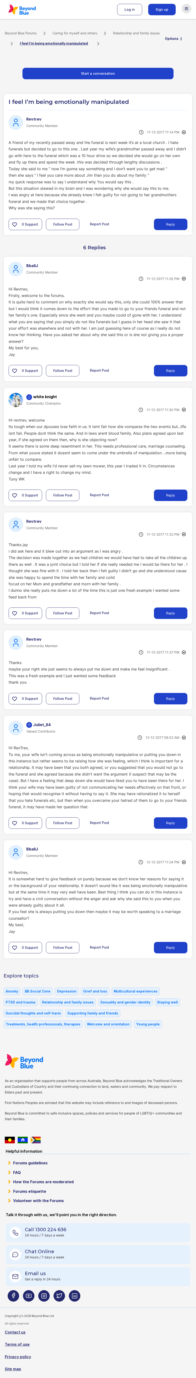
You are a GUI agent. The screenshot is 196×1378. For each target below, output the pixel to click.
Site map (13, 1369)
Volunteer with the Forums (38, 1200)
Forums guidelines (30, 1163)
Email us (35, 1273)
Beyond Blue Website (33, 1061)
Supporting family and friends (92, 1013)
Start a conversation (98, 73)
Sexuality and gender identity (125, 1002)
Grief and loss (95, 991)
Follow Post (62, 224)
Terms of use (17, 1344)
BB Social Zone (37, 991)
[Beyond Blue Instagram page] (44, 1298)
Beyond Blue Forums (29, 9)
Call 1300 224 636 (45, 1229)
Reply (170, 224)
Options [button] (172, 39)
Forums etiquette (29, 1191)
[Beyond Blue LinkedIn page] (74, 1298)
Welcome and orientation (108, 1024)
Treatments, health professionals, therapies (43, 1024)
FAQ (17, 1172)
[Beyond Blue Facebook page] (13, 1298)
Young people (148, 1024)
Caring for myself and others (75, 33)
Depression (66, 991)
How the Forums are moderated (43, 1181)
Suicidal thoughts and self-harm (33, 1013)
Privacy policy (18, 1356)
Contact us (15, 1332)
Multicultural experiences (136, 991)
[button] (14, 224)
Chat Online (39, 1251)
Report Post (99, 224)
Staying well (167, 1002)
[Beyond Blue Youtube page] (28, 1298)
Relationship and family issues (136, 33)
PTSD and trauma (20, 1002)
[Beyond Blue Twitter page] (59, 1298)
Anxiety (12, 991)
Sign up (162, 9)
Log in (130, 9)
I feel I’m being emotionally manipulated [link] (54, 43)
